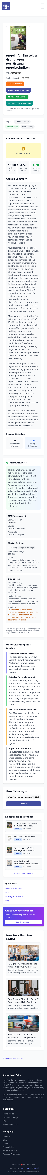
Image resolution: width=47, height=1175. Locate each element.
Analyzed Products (11, 1124)
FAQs (7, 892)
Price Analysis (12, 126)
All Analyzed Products (14, 896)
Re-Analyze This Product (21, 103)
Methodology (27, 126)
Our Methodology (10, 1117)
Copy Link (24, 803)
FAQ (4, 1121)
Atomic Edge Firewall (30, 1168)
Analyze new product (14, 1058)
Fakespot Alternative (11, 1154)
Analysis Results (22, 121)
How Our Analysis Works (15, 888)
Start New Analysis (23, 922)
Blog (7, 900)
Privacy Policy (8, 1147)
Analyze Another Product (18, 90)
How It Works (8, 1114)
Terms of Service (10, 1150)
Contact (6, 1143)
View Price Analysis (18, 97)
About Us (7, 1136)
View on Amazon (15, 84)
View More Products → (23, 873)
